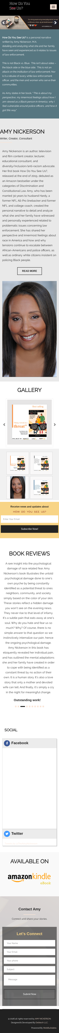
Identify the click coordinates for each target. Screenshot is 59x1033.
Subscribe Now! (29, 529)
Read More (29, 271)
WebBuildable (49, 1028)
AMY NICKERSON (43, 1019)
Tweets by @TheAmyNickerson (21, 843)
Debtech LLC (42, 1022)
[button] (4, 422)
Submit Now (29, 994)
